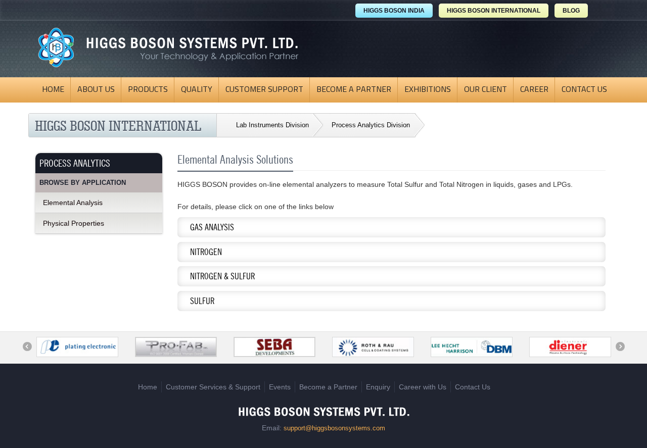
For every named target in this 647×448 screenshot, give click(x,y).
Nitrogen (199, 254)
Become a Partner (353, 90)
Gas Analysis (205, 229)
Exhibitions (427, 90)
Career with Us (422, 387)
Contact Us (584, 90)
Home (53, 90)
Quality (196, 90)
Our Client (485, 90)
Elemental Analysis (73, 202)
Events (280, 387)
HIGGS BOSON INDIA (394, 10)
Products (148, 90)
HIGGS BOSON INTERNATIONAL (493, 10)
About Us (96, 90)
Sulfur (195, 303)
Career (534, 90)
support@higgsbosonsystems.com (334, 428)
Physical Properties (73, 223)
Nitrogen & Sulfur (216, 278)
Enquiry (378, 387)
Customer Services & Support (213, 387)
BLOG (571, 10)
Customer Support (264, 90)
